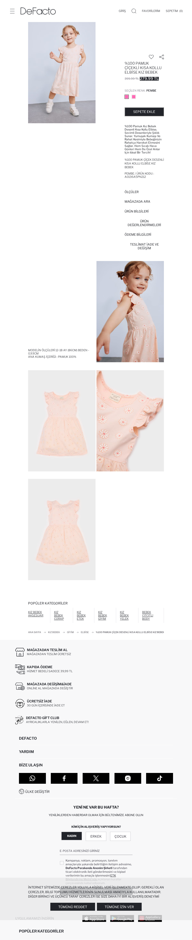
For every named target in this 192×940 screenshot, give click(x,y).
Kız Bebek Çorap (59, 615)
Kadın (71, 836)
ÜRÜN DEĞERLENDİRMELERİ (144, 223)
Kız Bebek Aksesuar (35, 613)
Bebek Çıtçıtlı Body (147, 615)
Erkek (96, 836)
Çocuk (120, 836)
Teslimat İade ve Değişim (144, 246)
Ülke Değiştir (37, 792)
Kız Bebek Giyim (102, 615)
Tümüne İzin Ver (119, 907)
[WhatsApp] (32, 778)
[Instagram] (127, 778)
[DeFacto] (38, 11)
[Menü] (12, 11)
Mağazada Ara (137, 201)
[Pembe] (127, 97)
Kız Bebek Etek (81, 615)
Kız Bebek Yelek (124, 615)
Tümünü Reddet (72, 907)
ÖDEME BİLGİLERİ (138, 234)
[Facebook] (64, 778)
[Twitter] (96, 778)
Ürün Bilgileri (137, 211)
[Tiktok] (159, 778)
